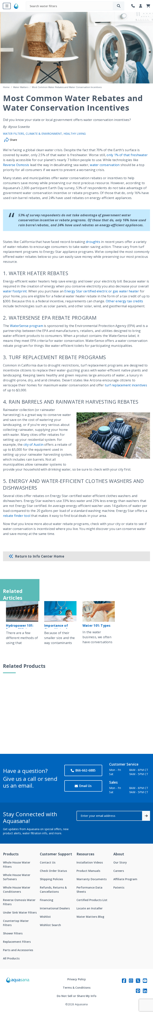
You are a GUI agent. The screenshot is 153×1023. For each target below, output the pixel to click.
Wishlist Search (50, 925)
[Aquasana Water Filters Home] (16, 6)
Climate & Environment (44, 133)
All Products (11, 958)
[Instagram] (131, 980)
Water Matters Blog (90, 917)
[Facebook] (124, 980)
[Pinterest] (138, 990)
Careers (118, 871)
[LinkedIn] (145, 990)
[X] (138, 980)
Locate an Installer (89, 908)
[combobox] (69, 6)
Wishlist (45, 917)
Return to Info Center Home (39, 556)
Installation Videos (89, 862)
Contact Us (47, 862)
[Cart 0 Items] (148, 6)
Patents (118, 887)
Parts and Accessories (18, 950)
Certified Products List (91, 900)
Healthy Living (75, 133)
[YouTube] (145, 980)
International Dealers (55, 908)
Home (6, 87)
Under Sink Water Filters (20, 912)
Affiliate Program (125, 879)
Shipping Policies (51, 879)
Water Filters (13, 133)
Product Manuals (88, 871)
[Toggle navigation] (7, 6)
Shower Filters (13, 933)
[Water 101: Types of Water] (98, 611)
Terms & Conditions (76, 987)
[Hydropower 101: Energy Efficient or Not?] (22, 611)
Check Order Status (53, 871)
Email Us (85, 786)
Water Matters (20, 87)
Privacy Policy (76, 979)
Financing (46, 900)
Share (13, 140)
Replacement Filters (17, 942)
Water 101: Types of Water (96, 627)
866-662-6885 (85, 770)
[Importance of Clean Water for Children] (60, 611)
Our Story (120, 862)
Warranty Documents (91, 879)
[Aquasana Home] (18, 991)
